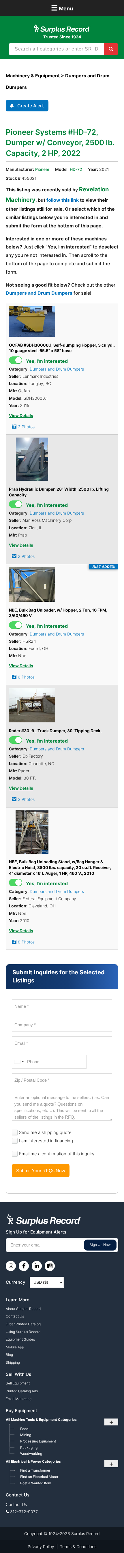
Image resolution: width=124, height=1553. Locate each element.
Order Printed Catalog (23, 1324)
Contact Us (15, 1316)
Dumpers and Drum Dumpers (39, 293)
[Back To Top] (107, 1536)
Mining (25, 1435)
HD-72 (76, 169)
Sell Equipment (18, 1383)
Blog (9, 1354)
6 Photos (26, 676)
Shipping (13, 1362)
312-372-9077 (24, 1511)
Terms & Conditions (78, 1546)
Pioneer (42, 169)
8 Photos (26, 941)
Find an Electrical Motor (39, 1476)
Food (24, 1429)
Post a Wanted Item (35, 1483)
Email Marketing (18, 1399)
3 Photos (26, 426)
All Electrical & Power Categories (33, 1461)
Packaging (28, 1447)
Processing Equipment (38, 1441)
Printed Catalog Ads (22, 1391)
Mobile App (15, 1347)
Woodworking (31, 1453)
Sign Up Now (100, 1244)
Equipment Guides (20, 1339)
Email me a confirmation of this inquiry (56, 1153)
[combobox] (18, 1061)
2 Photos (26, 556)
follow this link (62, 200)
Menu (62, 7)
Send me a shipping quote (45, 1132)
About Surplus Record (23, 1309)
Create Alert (30, 106)
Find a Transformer (35, 1470)
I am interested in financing (46, 1140)
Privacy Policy (41, 1546)
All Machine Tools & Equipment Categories (41, 1419)
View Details (21, 416)
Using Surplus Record (23, 1332)
